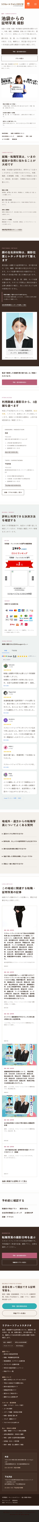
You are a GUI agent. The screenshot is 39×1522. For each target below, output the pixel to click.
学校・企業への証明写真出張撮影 (14, 1438)
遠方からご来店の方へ (11, 1393)
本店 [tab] (5, 650)
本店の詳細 (17, 1467)
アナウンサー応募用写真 (11, 1364)
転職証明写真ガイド (10, 1390)
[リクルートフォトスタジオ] (12, 4)
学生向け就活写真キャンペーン (13, 1368)
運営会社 (15, 1500)
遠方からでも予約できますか (13, 834)
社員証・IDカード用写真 (11, 1441)
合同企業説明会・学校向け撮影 (13, 1434)
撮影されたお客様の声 (11, 1397)
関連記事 (14, 139)
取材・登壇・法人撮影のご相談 (13, 1445)
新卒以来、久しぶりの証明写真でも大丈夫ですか (20, 841)
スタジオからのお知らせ (11, 1422)
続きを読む (6, 685)
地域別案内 (5, 133)
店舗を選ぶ (20, 136)
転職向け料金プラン (9, 1208)
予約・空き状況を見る (19, 51)
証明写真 (16, 64)
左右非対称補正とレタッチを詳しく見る (14, 305)
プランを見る (19, 58)
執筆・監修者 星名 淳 (10, 1416)
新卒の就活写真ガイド (11, 1387)
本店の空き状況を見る (11, 452)
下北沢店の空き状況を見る (13, 485)
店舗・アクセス (8, 1217)
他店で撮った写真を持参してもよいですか (18, 856)
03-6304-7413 (9, 1488)
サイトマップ (6, 1500)
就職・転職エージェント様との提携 (15, 1431)
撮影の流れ (24, 1208)
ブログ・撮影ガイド (10, 1419)
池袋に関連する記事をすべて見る (14, 1181)
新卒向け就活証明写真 (11, 1354)
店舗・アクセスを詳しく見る (13, 492)
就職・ (13, 133)
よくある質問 (5, 139)
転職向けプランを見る (19, 1262)
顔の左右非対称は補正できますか (15, 849)
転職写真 (17, 133)
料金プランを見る (19, 1313)
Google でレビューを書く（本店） (13, 798)
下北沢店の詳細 (18, 1488)
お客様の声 (29, 1213)
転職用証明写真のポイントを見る (12, 229)
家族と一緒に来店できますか (13, 864)
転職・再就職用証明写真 (11, 1357)
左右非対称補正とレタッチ (12, 1213)
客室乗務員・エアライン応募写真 (14, 1361)
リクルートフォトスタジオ (17, 1325)
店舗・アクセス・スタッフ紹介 (13, 1405)
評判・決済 (29, 136)
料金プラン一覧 (9, 1371)
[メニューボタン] (35, 4)
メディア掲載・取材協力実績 (13, 1412)
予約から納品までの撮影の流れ (13, 1383)
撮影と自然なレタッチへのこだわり (15, 1380)
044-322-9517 (9, 1467)
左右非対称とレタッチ (8, 136)
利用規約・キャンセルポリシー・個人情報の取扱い (17, 1497)
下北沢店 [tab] (14, 650)
